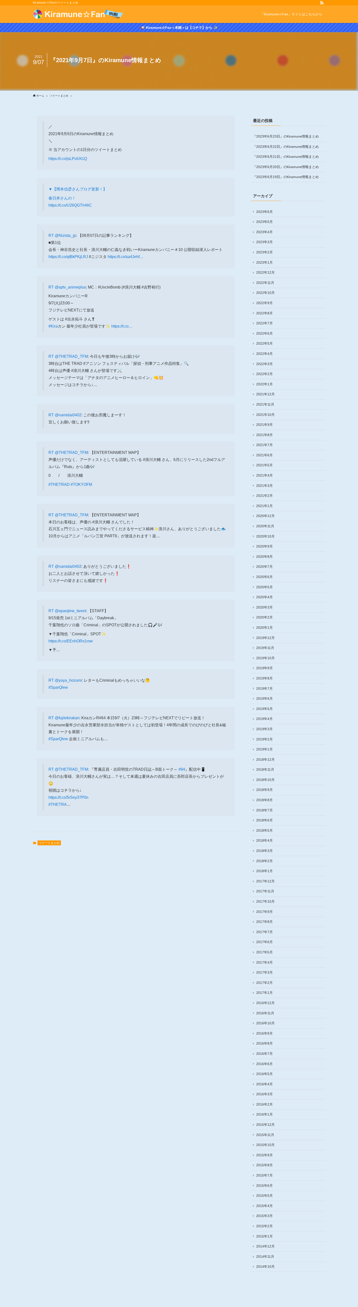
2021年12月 (265, 394)
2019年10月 (265, 658)
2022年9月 (264, 303)
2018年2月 (264, 861)
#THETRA (57, 804)
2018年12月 (265, 759)
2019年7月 (264, 688)
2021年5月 (264, 465)
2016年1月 (264, 1114)
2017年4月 (264, 962)
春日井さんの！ (62, 198)
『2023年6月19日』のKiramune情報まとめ (286, 177)
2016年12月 (265, 1003)
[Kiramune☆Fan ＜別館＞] (78, 14)
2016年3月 (264, 1094)
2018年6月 (264, 820)
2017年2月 (264, 983)
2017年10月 (265, 901)
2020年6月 (264, 577)
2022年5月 (264, 343)
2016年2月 (264, 1104)
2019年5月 (264, 709)
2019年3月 (264, 729)
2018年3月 (264, 851)
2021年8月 (264, 435)
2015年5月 (264, 1195)
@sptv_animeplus (70, 287)
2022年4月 (264, 354)
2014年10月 (265, 1266)
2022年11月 (265, 283)
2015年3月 (264, 1216)
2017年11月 (265, 891)
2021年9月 (264, 425)
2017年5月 (264, 952)
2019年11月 (265, 648)
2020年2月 (264, 617)
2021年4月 (264, 475)
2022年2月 (264, 374)
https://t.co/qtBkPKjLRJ (68, 257)
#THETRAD (59, 484)
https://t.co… (121, 326)
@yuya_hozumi (68, 680)
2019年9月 (264, 668)
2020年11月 (265, 526)
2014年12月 (265, 1246)
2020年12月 (265, 516)
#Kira (53, 326)
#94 (182, 769)
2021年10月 (265, 415)
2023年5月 (264, 222)
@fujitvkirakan (67, 718)
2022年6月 (264, 333)
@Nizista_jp (65, 235)
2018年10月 (265, 780)
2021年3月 (264, 486)
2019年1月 (264, 749)
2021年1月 (264, 506)
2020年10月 (265, 536)
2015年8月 (264, 1165)
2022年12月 (265, 272)
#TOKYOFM (81, 484)
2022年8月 (264, 313)
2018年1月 (264, 871)
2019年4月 (264, 719)
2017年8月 (264, 922)
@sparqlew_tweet (70, 611)
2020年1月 (264, 627)
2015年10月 (265, 1145)
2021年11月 (265, 404)
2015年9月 (264, 1155)
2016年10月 (265, 1023)
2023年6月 (264, 212)
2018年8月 (264, 800)
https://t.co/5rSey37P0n (68, 797)
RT (51, 235)
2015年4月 (264, 1206)
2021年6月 (264, 455)
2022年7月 (264, 323)
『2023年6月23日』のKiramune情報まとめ (286, 136)
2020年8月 (264, 557)
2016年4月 (264, 1084)
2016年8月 (264, 1043)
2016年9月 (264, 1033)
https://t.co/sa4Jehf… (125, 257)
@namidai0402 (68, 415)
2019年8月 (264, 678)
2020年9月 (264, 546)
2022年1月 (264, 384)
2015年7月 (264, 1175)
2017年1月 (264, 993)
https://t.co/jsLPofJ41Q (67, 159)
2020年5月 (264, 587)
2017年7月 (264, 932)
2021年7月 (264, 445)
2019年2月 (264, 739)
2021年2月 (264, 496)
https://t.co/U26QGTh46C (70, 205)
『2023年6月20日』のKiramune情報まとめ (286, 167)
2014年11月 (265, 1256)
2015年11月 (265, 1135)
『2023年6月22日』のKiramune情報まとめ (286, 147)
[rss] (322, 2)
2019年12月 (265, 638)
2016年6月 (264, 1064)
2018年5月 (264, 830)
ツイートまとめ (49, 843)
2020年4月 (264, 597)
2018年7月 (264, 810)
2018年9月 (264, 790)
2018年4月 (264, 840)
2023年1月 (264, 262)
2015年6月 (264, 1185)
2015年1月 (264, 1236)
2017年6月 (264, 942)
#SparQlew (58, 687)
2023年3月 (264, 242)
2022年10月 (265, 293)
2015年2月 (264, 1226)
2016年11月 (265, 1013)
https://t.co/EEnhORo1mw (70, 641)
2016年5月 (264, 1074)
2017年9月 (264, 912)
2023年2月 (264, 252)
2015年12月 (265, 1125)
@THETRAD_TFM (71, 356)
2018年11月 (265, 769)
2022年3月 (264, 364)
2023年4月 (264, 232)
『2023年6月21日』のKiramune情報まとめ (286, 157)
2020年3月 (264, 607)
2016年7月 (264, 1054)
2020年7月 (264, 567)
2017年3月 (264, 972)
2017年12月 (265, 881)
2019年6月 (264, 698)
